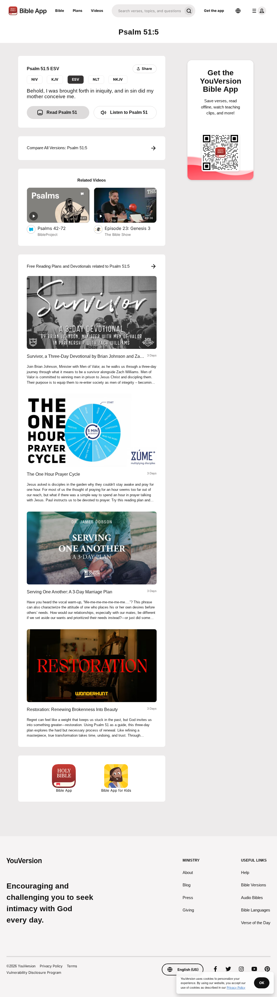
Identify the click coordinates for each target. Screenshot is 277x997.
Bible (59, 10)
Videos (97, 10)
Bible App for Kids (116, 790)
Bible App (64, 790)
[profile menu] (258, 10)
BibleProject (48, 234)
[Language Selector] (238, 10)
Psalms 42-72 (57, 228)
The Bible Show (118, 234)
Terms (72, 966)
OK (261, 983)
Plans (77, 10)
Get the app (214, 10)
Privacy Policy (51, 966)
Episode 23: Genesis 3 (131, 228)
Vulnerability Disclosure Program (33, 972)
